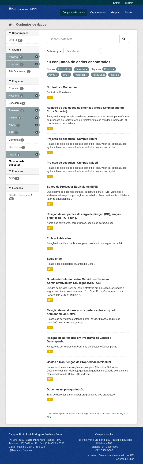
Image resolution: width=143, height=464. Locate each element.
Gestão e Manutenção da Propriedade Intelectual (79, 362)
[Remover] (70, 69)
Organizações (98, 12)
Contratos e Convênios (62, 87)
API (103, 413)
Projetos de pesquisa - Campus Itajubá (72, 163)
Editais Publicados (59, 238)
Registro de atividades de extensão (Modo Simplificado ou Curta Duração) (85, 109)
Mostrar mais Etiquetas (16, 162)
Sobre (128, 12)
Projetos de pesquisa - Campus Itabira (72, 139)
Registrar (128, 2)
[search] (124, 39)
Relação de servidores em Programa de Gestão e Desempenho (79, 339)
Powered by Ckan (124, 459)
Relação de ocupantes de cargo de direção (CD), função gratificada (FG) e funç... (84, 216)
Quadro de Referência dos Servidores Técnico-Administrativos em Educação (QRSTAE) (78, 281)
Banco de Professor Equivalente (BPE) (72, 187)
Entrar (116, 2)
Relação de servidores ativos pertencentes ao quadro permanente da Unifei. (82, 312)
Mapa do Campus (22, 450)
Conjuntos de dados (74, 12)
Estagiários (54, 259)
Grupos (115, 12)
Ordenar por (54, 51)
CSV (50, 97)
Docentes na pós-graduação (65, 389)
